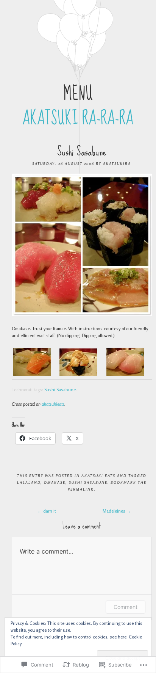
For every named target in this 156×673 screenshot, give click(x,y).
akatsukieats (53, 404)
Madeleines (117, 511)
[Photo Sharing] (82, 314)
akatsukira (117, 163)
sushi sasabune (88, 482)
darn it (46, 511)
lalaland (29, 482)
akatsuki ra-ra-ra (77, 118)
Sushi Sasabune (60, 389)
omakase (55, 482)
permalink (81, 489)
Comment (125, 607)
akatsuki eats (98, 475)
